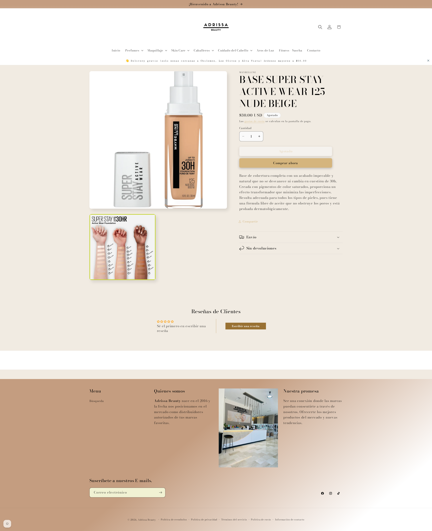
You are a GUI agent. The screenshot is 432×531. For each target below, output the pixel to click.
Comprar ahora (285, 163)
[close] (428, 61)
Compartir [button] (250, 221)
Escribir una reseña (246, 326)
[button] (134, 50)
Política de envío (261, 519)
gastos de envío (255, 121)
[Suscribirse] (160, 492)
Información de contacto (289, 519)
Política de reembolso (174, 519)
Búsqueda (96, 401)
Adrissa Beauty (147, 520)
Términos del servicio (234, 519)
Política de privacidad (204, 519)
